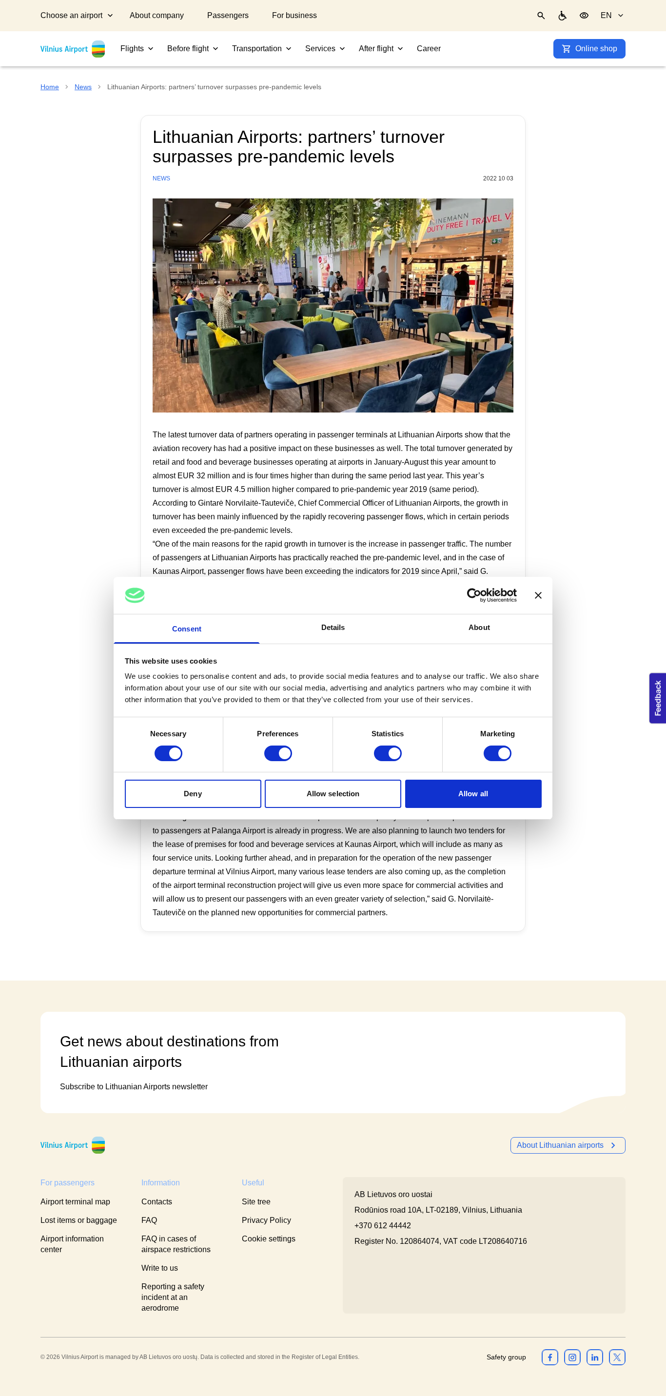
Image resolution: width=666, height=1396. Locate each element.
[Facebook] (550, 1357)
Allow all (473, 793)
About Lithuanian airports (560, 1145)
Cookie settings (268, 1239)
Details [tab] (333, 627)
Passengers (228, 15)
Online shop (596, 48)
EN (606, 15)
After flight (376, 48)
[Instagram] (572, 1357)
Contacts (156, 1202)
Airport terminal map (75, 1202)
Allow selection (333, 793)
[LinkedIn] (595, 1357)
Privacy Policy (266, 1220)
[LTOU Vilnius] (72, 1145)
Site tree (256, 1202)
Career (429, 48)
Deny (192, 793)
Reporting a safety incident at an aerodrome (172, 1297)
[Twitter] (617, 1357)
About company (157, 15)
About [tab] (479, 627)
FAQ (149, 1220)
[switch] (278, 753)
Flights (132, 48)
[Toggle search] (541, 15)
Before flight (188, 48)
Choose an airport (71, 15)
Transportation (257, 48)
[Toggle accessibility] (584, 15)
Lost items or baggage (78, 1220)
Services (320, 48)
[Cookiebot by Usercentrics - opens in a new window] (474, 595)
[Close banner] (538, 595)
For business (294, 15)
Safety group (506, 1357)
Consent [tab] (186, 629)
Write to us (159, 1268)
